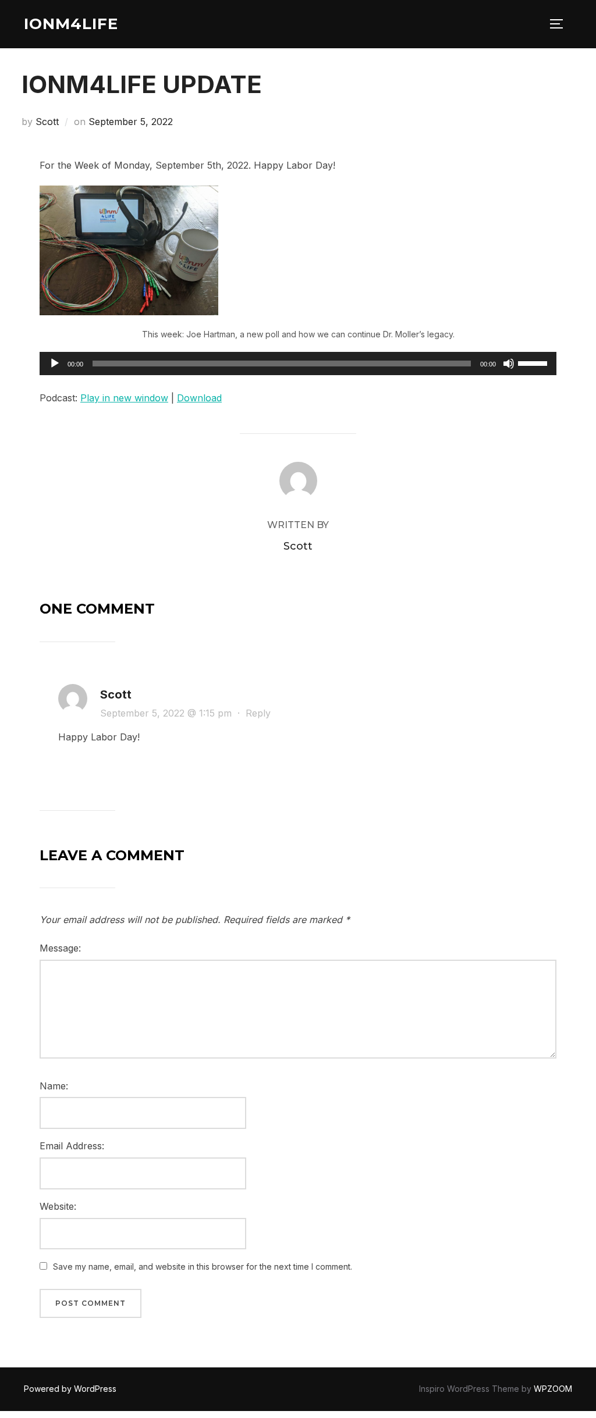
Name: (54, 1086)
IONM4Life (71, 24)
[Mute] (509, 363)
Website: (58, 1206)
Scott (47, 121)
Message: (60, 948)
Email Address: (72, 1146)
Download (199, 398)
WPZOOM (553, 1389)
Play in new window (124, 398)
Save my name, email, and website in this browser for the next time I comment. (202, 1266)
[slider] (534, 362)
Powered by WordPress (70, 1389)
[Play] (55, 363)
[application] (298, 363)
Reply (258, 713)
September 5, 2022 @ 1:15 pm (167, 713)
